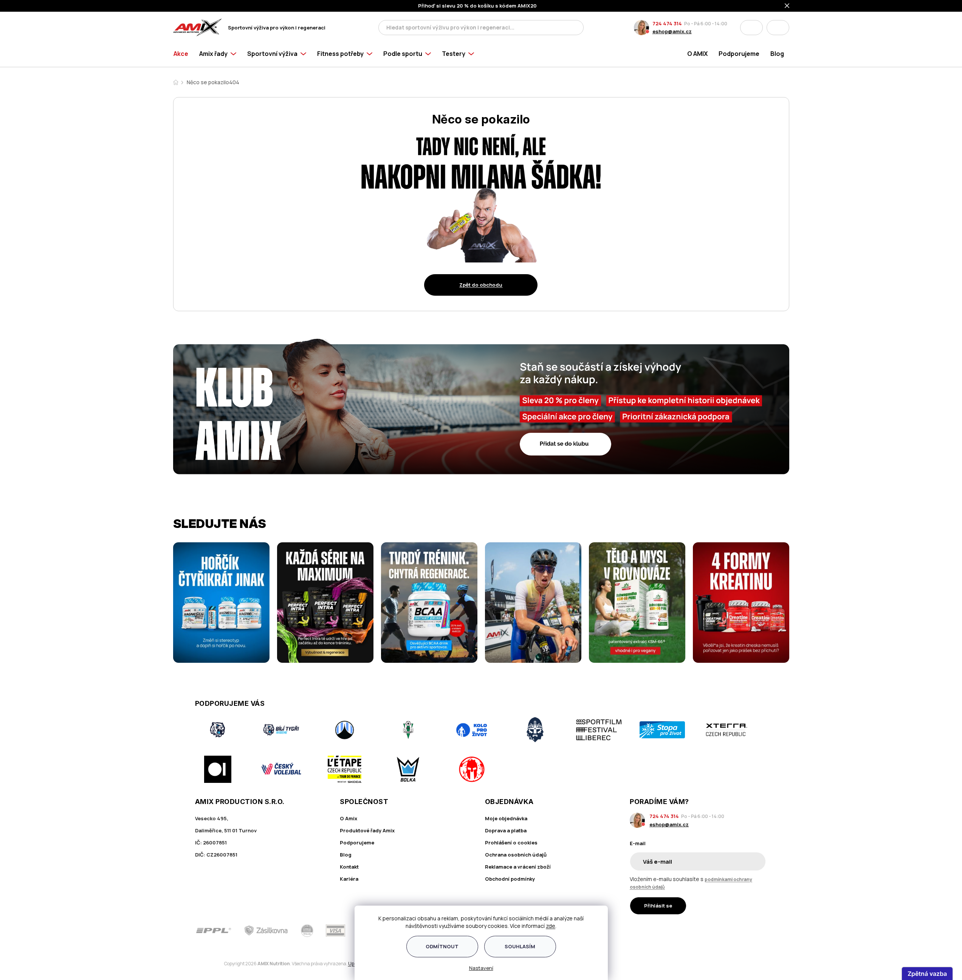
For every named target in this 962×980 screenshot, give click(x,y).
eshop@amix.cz (672, 31)
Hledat (575, 27)
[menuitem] (184, 53)
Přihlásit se (658, 905)
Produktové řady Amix (367, 830)
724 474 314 (667, 23)
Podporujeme (357, 842)
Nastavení (481, 968)
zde (550, 925)
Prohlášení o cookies (511, 842)
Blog (346, 854)
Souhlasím (520, 946)
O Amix (348, 818)
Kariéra (349, 878)
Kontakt (349, 866)
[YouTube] (762, 930)
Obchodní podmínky (510, 878)
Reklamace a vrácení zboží (518, 866)
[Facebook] (719, 930)
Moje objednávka (506, 818)
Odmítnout (442, 946)
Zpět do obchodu (480, 284)
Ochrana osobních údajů (516, 854)
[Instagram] (740, 930)
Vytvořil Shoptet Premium (212, 964)
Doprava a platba (506, 830)
